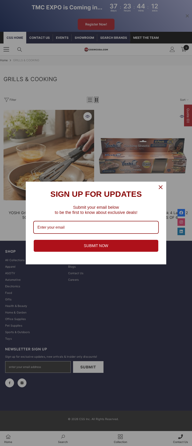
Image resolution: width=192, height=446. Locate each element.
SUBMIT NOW (96, 246)
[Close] (160, 187)
